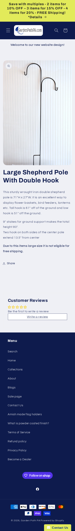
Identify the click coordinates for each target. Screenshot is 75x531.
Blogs (11, 387)
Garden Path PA (30, 521)
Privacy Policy (17, 450)
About (12, 378)
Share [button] (11, 263)
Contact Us (15, 405)
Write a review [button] (37, 316)
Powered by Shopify (52, 521)
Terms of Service (19, 432)
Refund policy (17, 441)
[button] (8, 30)
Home (12, 360)
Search (13, 351)
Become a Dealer (19, 459)
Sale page (15, 396)
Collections (15, 369)
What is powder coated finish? (28, 423)
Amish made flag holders (25, 414)
